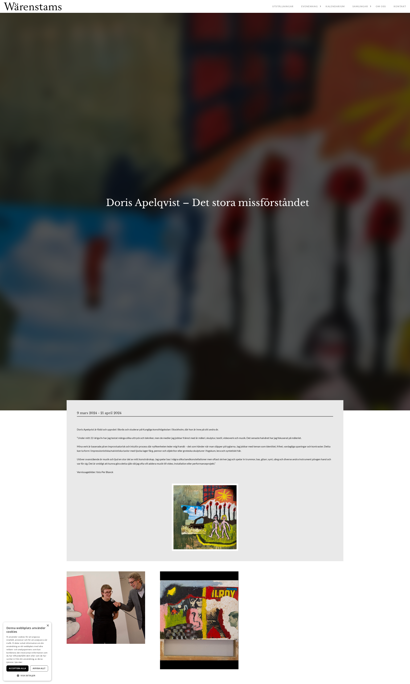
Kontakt (400, 6)
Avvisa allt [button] (39, 668)
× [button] (47, 625)
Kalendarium (335, 6)
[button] (27, 676)
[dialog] (27, 651)
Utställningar (283, 6)
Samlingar (360, 6)
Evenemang (309, 6)
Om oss (381, 6)
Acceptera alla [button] (17, 668)
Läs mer (18, 662)
